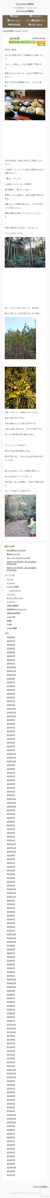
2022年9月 (11, 810)
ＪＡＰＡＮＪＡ (15, 590)
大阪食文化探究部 (13, 613)
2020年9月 (11, 900)
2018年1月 (11, 1021)
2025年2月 (11, 701)
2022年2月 (11, 836)
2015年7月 (11, 1134)
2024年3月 (11, 742)
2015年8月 (11, 1130)
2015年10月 (11, 1122)
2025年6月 (11, 686)
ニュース (40, 42)
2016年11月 (11, 1073)
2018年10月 (11, 987)
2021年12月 (11, 844)
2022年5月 (11, 825)
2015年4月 (11, 1145)
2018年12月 (11, 979)
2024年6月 (11, 731)
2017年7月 (11, 1043)
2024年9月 (11, 720)
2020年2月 (11, 927)
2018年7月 (11, 998)
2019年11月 (11, 938)
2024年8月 (11, 724)
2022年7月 (11, 818)
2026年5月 (11, 648)
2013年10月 (11, 1167)
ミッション (11, 583)
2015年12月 (11, 1115)
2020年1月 (11, 931)
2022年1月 (11, 840)
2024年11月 (11, 712)
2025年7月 (11, 682)
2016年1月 (11, 1111)
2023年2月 (11, 791)
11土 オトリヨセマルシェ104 (18, 558)
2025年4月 (11, 694)
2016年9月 (11, 1081)
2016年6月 (11, 1092)
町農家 (41, 45)
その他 (9, 624)
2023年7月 (11, 773)
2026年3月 (11, 656)
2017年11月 (11, 1028)
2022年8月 (11, 814)
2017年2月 (11, 1062)
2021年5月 (11, 870)
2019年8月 (11, 949)
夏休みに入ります (13, 554)
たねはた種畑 (12, 628)
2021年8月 (11, 859)
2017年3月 (11, 1058)
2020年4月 (11, 919)
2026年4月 (11, 652)
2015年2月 (11, 1152)
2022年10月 (11, 806)
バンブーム (11, 594)
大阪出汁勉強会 (12, 606)
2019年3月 (11, 968)
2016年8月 (11, 1085)
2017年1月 (11, 1066)
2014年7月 (11, 1160)
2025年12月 (11, 667)
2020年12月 (11, 889)
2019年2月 (11, 972)
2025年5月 (11, 690)
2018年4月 (11, 1010)
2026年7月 (11, 641)
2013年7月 (11, 1175)
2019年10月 (11, 942)
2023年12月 (11, 754)
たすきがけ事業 (28, 42)
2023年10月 (11, 761)
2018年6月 (11, 1002)
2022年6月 (11, 821)
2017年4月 (11, 1055)
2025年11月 (11, 671)
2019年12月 (11, 934)
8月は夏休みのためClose (16, 550)
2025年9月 (11, 679)
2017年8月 (11, 1040)
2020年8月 (11, 904)
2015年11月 (11, 1119)
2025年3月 (11, 697)
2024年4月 (11, 739)
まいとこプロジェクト (15, 598)
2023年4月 (11, 784)
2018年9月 (11, 991)
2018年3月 (11, 1013)
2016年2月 (11, 1107)
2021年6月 (11, 867)
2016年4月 (11, 1100)
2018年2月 (11, 1017)
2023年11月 (11, 757)
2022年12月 (11, 799)
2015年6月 (11, 1137)
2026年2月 (11, 660)
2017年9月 (11, 1036)
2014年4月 (11, 1164)
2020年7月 (11, 908)
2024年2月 (11, 746)
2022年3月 (11, 833)
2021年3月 (11, 878)
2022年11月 (11, 803)
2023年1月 (11, 795)
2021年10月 (11, 852)
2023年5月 (11, 780)
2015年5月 (11, 1141)
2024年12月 (11, 709)
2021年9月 (11, 855)
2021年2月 (11, 882)
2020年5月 (11, 915)
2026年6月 (11, 645)
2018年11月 (11, 983)
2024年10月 (11, 716)
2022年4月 (11, 829)
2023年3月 (11, 788)
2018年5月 (11, 1006)
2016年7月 (11, 1089)
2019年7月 (11, 953)
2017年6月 (11, 1047)
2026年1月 (11, 663)
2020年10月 (11, 897)
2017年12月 (11, 1025)
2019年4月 (11, 964)
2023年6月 (11, 776)
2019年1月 (11, 976)
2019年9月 (11, 946)
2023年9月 (11, 765)
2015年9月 (11, 1126)
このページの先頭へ (40, 1186)
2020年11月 (11, 893)
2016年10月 (11, 1077)
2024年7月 (11, 727)
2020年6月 (11, 912)
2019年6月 (11, 957)
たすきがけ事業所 (8, 31)
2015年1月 (11, 1156)
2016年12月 (11, 1070)
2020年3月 (11, 923)
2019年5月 (11, 961)
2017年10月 (11, 1032)
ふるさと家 (11, 617)
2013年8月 (11, 1171)
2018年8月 (11, 995)
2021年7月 (11, 863)
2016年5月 (11, 1096)
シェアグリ (14, 42)
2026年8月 (11, 637)
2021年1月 (11, 885)
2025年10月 (11, 675)
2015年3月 (11, 1149)
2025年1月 (11, 705)
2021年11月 (11, 848)
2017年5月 (11, 1051)
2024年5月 (11, 735)
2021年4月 (11, 874)
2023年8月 (11, 769)
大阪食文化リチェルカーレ (17, 609)
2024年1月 (11, 750)
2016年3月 (11, 1104)
